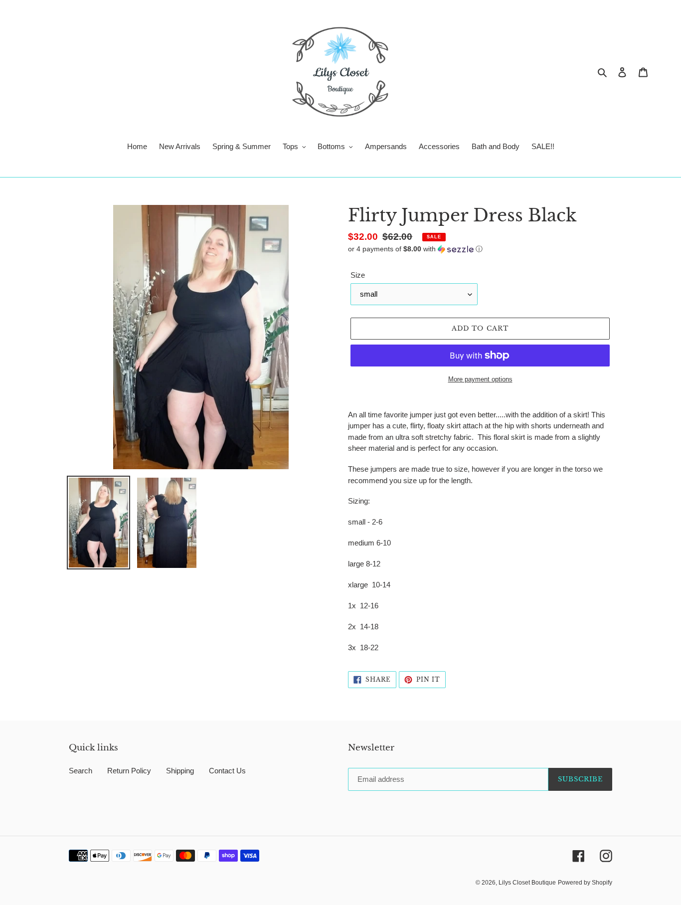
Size (357, 275)
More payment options (480, 379)
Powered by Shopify (585, 882)
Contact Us (227, 770)
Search (80, 770)
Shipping (180, 770)
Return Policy (129, 770)
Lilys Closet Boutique (527, 882)
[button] (415, 249)
